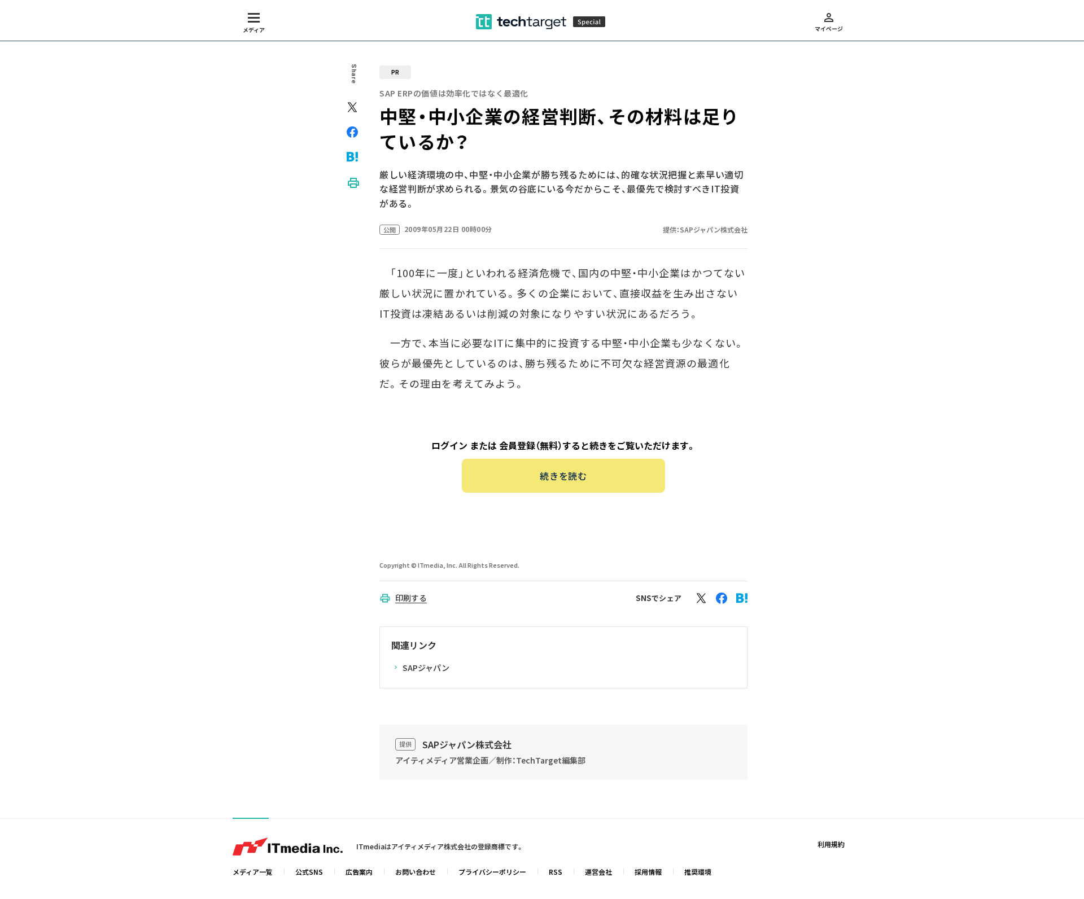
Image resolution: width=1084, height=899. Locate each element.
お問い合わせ (415, 871)
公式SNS (309, 871)
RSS (555, 871)
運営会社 (598, 871)
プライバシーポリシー (492, 871)
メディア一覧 (253, 871)
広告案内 (359, 871)
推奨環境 (697, 871)
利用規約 (831, 844)
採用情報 (648, 871)
